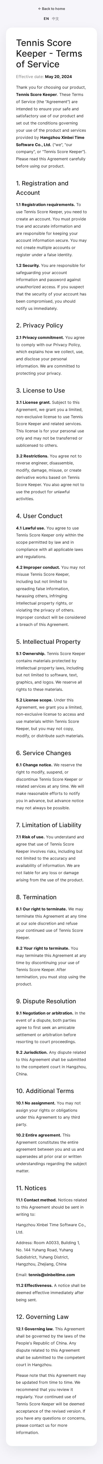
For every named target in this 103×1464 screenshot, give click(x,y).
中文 (55, 18)
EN (46, 18)
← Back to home (51, 8)
